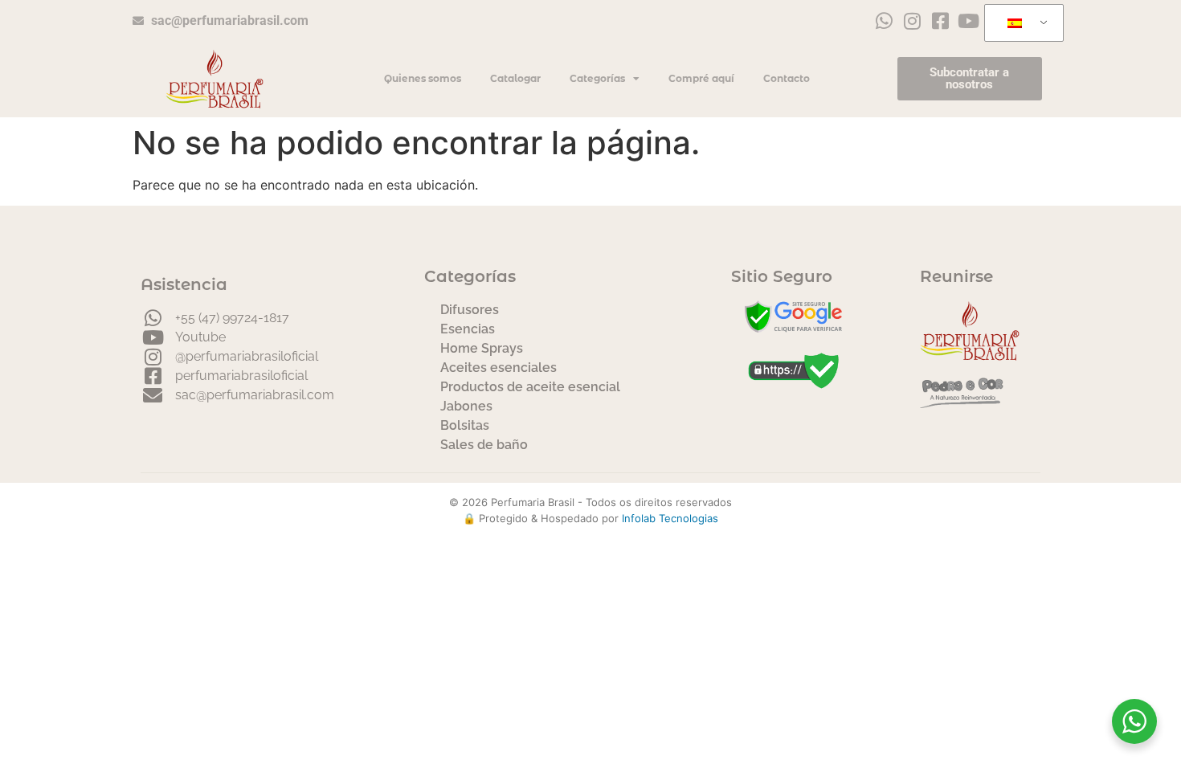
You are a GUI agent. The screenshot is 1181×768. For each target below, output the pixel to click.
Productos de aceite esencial (530, 386)
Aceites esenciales (498, 367)
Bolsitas (464, 425)
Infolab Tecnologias (670, 518)
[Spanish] (1021, 23)
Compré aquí (701, 78)
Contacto (786, 78)
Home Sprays (481, 348)
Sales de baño (484, 444)
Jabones (466, 406)
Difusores (469, 309)
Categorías (597, 78)
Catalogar (515, 78)
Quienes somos (422, 78)
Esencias (467, 329)
